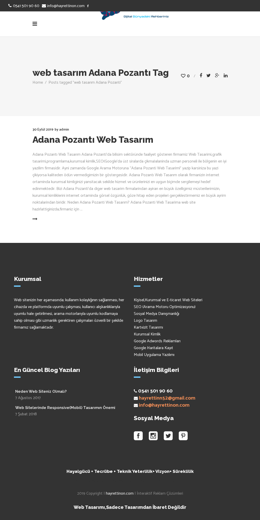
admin (64, 130)
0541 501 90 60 (26, 6)
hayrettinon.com (120, 493)
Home (37, 82)
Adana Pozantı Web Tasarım (92, 139)
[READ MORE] (47, 219)
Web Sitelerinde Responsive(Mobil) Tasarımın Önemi (65, 407)
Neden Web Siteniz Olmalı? (41, 391)
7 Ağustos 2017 (28, 398)
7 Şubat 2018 (26, 414)
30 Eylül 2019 (42, 130)
